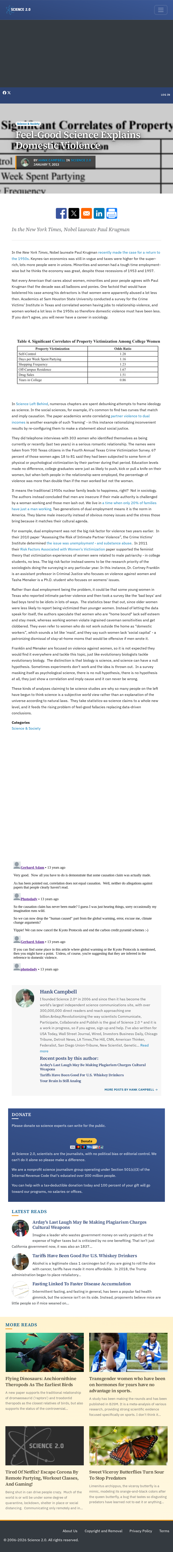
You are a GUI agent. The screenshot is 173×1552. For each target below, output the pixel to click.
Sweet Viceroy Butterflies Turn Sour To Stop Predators (126, 1475)
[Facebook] (5, 92)
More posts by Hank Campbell (129, 1090)
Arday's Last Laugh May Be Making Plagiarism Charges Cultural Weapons (93, 1066)
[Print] (111, 213)
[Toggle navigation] (161, 10)
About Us (70, 1531)
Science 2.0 (81, 160)
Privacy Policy (141, 1531)
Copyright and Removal (103, 1531)
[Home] (20, 10)
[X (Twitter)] (9, 92)
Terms (164, 1531)
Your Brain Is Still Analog (60, 1080)
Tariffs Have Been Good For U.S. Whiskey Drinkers (82, 1074)
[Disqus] (86, 793)
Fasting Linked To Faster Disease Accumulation (81, 1284)
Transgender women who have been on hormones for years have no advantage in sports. (127, 1384)
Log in (165, 94)
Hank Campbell (52, 160)
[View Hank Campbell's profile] (25, 162)
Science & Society (28, 123)
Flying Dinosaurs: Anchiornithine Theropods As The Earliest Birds (40, 1381)
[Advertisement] (86, 53)
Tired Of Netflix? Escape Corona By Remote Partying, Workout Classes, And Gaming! (42, 1478)
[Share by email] (86, 213)
